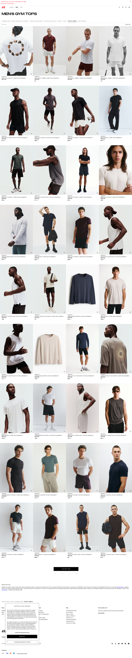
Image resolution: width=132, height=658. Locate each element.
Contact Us (69, 617)
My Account (69, 612)
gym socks (4, 589)
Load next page (66, 569)
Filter (127, 24)
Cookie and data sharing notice (22, 632)
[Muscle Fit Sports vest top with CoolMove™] (16, 289)
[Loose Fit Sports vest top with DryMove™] (82, 527)
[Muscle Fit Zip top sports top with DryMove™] (82, 349)
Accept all (22, 636)
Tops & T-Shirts (28, 601)
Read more (101, 613)
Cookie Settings (70, 623)
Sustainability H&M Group (41, 614)
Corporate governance (41, 619)
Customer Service (71, 610)
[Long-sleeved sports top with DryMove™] (16, 229)
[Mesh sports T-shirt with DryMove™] (115, 110)
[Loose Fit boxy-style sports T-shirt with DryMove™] (49, 289)
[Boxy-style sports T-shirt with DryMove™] (16, 51)
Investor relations (39, 617)
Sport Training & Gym (16, 601)
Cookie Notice (70, 621)
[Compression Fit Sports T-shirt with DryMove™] (49, 408)
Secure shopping (71, 619)
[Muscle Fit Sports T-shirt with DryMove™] (82, 170)
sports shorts (120, 587)
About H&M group (39, 612)
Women (11, 7)
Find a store (69, 614)
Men (17, 7)
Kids (21, 7)
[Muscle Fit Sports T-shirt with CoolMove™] (49, 110)
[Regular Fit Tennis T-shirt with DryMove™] (49, 51)
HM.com (4, 601)
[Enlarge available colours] (35, 81)
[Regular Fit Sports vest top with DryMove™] (16, 110)
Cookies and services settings (22, 642)
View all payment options (22, 653)
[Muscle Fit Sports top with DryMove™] (49, 468)
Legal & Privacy (70, 616)
